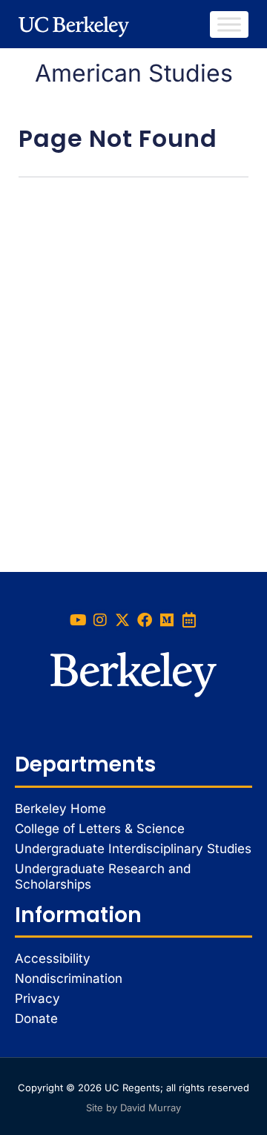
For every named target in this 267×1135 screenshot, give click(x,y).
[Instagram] (100, 620)
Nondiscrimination (68, 978)
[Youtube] (78, 620)
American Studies (134, 73)
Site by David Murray (133, 1107)
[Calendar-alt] (189, 620)
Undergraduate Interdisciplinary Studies (133, 848)
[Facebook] (145, 620)
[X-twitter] (122, 620)
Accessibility (52, 958)
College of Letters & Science (100, 828)
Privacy (37, 998)
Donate (36, 1018)
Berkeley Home (60, 808)
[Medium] (167, 620)
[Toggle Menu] (229, 24)
